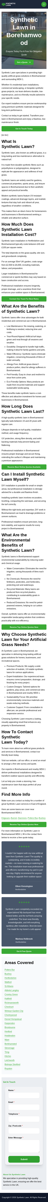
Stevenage (9, 1048)
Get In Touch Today (24, 129)
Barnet (14, 818)
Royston (8, 1068)
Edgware (6, 818)
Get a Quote (22, 62)
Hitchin (8, 1056)
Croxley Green (11, 994)
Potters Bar (33, 818)
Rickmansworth (12, 1003)
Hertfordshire (10, 978)
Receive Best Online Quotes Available (24, 467)
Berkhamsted (11, 1044)
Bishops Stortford (12, 1064)
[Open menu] (43, 4)
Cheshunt (9, 1007)
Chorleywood (11, 1015)
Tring (7, 1052)
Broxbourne (10, 1027)
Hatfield (8, 998)
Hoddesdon (10, 1036)
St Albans (9, 986)
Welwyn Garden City (14, 1011)
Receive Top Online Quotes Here (24, 627)
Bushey (42, 818)
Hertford (8, 1031)
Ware (7, 1040)
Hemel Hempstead (13, 1019)
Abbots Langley (12, 990)
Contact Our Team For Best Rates (24, 299)
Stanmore (22, 818)
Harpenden (10, 1023)
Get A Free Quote (24, 951)
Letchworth (10, 1060)
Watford (8, 982)
